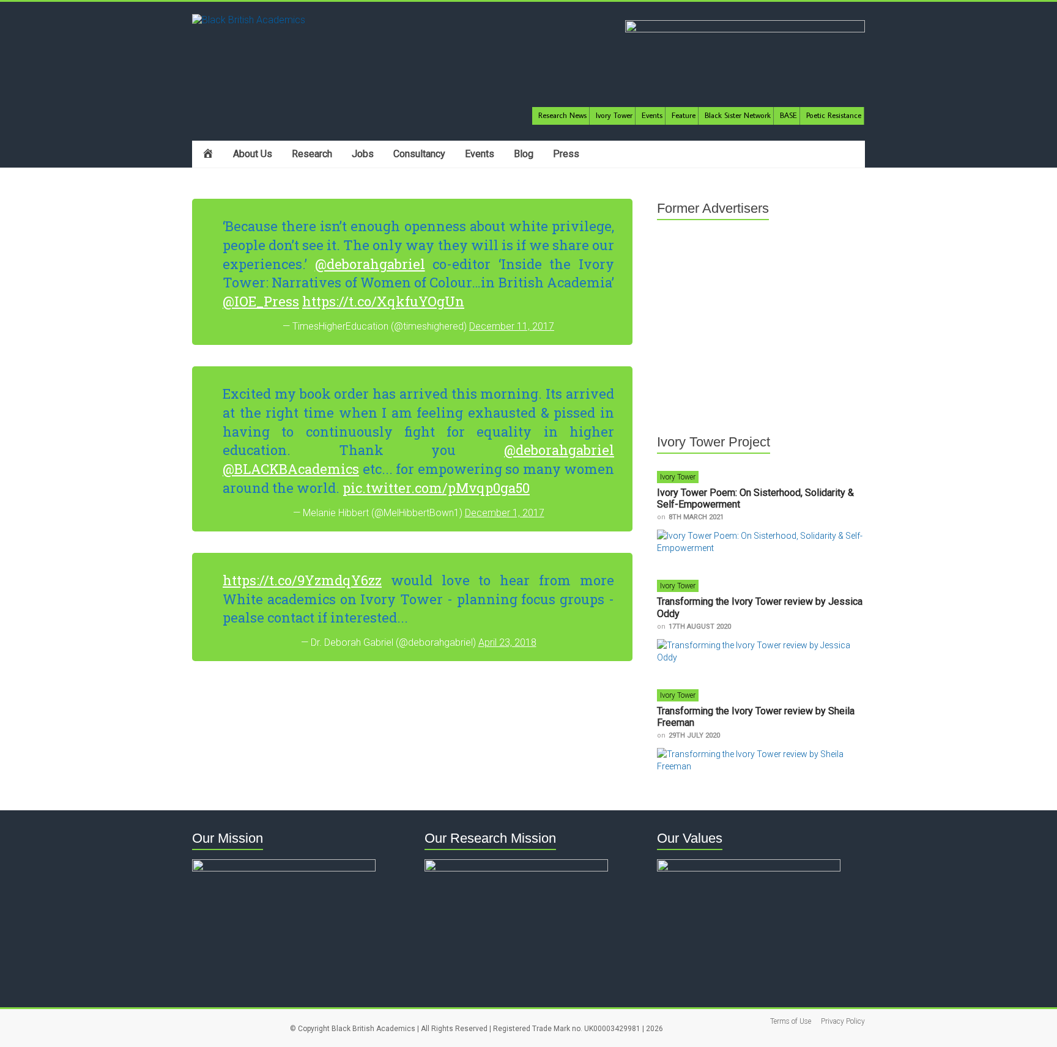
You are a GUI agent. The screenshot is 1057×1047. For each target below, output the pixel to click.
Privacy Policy (843, 1021)
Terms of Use (790, 1021)
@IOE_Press (261, 301)
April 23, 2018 (507, 642)
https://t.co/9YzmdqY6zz (302, 580)
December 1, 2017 (504, 513)
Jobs (363, 154)
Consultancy (419, 154)
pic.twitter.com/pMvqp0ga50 (436, 488)
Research (312, 154)
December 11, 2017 (511, 326)
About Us (252, 154)
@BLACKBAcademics (291, 469)
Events (479, 154)
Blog (523, 154)
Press (566, 154)
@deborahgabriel (370, 264)
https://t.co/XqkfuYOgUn (383, 301)
